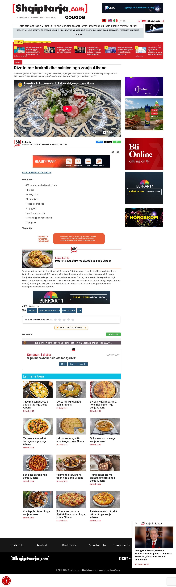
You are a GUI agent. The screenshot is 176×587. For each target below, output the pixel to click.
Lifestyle (68, 30)
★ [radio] (55, 320)
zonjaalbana (32, 310)
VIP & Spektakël (79, 30)
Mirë (63, 364)
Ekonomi (76, 26)
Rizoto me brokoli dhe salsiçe (36, 172)
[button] (6, 580)
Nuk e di (82, 364)
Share (100, 142)
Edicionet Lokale (33, 26)
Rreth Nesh (70, 545)
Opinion (133, 26)
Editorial (124, 26)
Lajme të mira (58, 30)
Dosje (105, 30)
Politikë (57, 26)
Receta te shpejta (68, 310)
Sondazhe (78, 35)
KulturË (115, 26)
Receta (89, 30)
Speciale (47, 30)
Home (21, 26)
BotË (108, 26)
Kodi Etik (17, 545)
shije (79, 310)
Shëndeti (66, 26)
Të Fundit (20, 30)
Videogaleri (124, 30)
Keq (71, 364)
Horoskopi (97, 30)
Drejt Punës (38, 30)
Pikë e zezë (134, 30)
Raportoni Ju (97, 545)
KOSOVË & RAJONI (96, 26)
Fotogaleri (114, 30)
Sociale (28, 30)
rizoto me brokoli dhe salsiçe (49, 310)
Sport (84, 26)
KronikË (48, 26)
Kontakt (41, 545)
